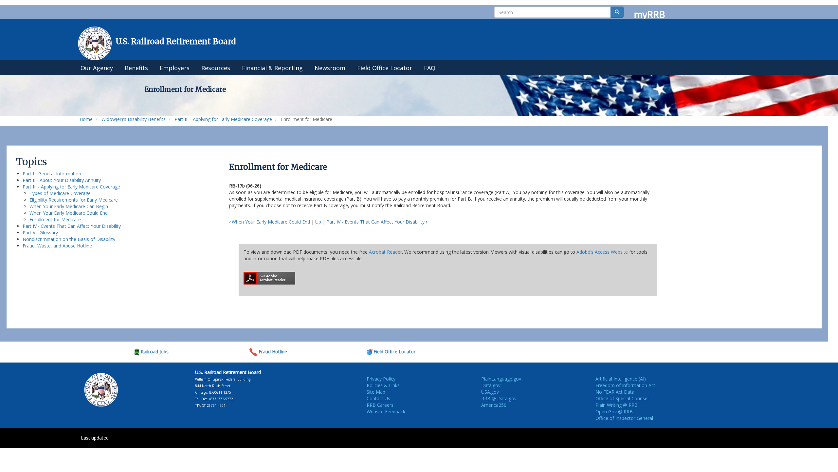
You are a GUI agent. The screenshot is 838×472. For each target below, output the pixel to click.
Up (318, 222)
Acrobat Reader (385, 252)
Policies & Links (383, 385)
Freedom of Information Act (625, 385)
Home (86, 119)
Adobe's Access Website (602, 252)
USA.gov (490, 392)
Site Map (376, 392)
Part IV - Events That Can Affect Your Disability (72, 226)
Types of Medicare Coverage (60, 193)
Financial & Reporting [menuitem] (272, 68)
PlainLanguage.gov (501, 379)
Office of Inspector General (624, 418)
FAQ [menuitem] (429, 68)
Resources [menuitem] (215, 68)
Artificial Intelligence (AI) (620, 379)
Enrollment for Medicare (55, 219)
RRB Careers (380, 405)
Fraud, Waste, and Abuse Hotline (57, 246)
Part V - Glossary (40, 232)
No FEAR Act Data (614, 392)
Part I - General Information (52, 173)
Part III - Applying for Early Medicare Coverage (223, 119)
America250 (493, 405)
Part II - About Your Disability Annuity (62, 180)
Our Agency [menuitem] (97, 68)
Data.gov (491, 385)
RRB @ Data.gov (499, 398)
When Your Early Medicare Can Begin (68, 206)
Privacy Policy (381, 379)
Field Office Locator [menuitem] (384, 68)
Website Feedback (386, 411)
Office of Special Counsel (621, 398)
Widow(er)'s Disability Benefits (133, 119)
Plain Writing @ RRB (616, 405)
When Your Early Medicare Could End (68, 213)
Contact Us (378, 398)
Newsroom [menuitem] (330, 68)
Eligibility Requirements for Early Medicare (73, 200)
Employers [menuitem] (175, 68)
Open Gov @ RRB (614, 411)
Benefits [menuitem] (136, 68)
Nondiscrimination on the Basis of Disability (69, 239)
